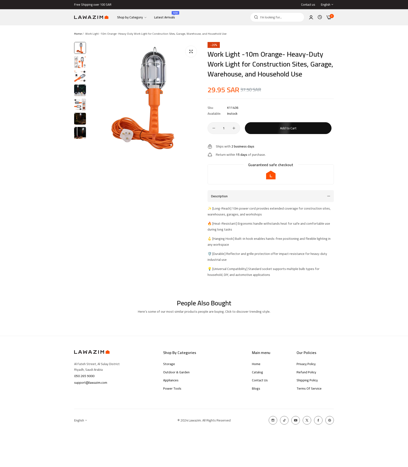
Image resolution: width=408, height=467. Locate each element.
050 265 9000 (84, 376)
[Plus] (234, 128)
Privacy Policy (306, 364)
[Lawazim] (91, 17)
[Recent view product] (320, 17)
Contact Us (260, 380)
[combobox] (277, 17)
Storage (169, 364)
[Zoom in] (191, 51)
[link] (132, 17)
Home (78, 33)
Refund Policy (306, 372)
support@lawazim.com (90, 382)
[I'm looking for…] (255, 17)
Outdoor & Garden (176, 372)
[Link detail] (273, 420)
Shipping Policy (307, 380)
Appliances (170, 380)
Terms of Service (309, 388)
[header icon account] (311, 17)
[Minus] (214, 128)
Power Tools (172, 388)
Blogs (256, 388)
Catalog (257, 372)
